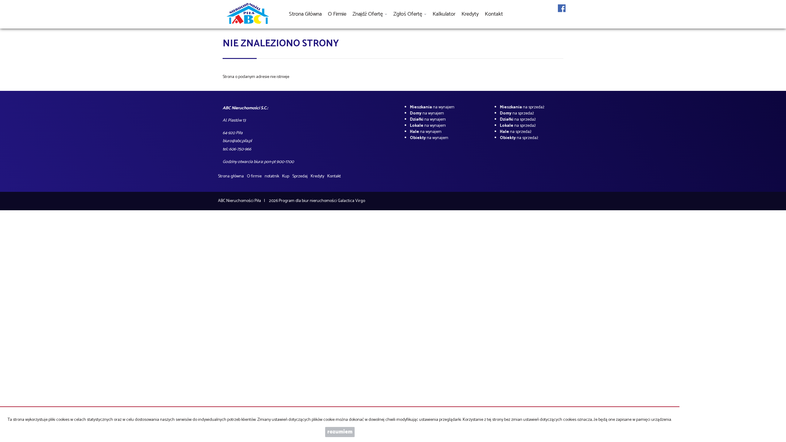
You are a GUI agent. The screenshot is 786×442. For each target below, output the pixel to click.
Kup (285, 176)
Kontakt (494, 14)
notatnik (272, 176)
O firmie (337, 14)
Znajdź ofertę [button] (368, 14)
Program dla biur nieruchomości (308, 200)
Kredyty (470, 14)
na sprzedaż (522, 107)
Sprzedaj (300, 176)
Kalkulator (444, 14)
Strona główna (305, 14)
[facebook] (562, 12)
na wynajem (432, 107)
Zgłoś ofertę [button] (408, 14)
